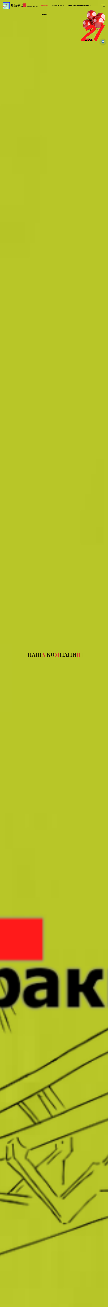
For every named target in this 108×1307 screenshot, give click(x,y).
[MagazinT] (6, 5)
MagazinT (18, 5)
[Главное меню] (103, 6)
